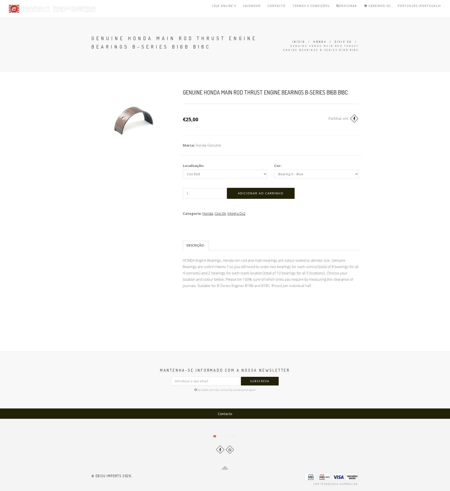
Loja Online (223, 6)
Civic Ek (343, 41)
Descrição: (196, 245)
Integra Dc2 (237, 213)
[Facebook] (354, 118)
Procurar (348, 6)
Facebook (252, 6)
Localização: (193, 165)
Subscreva (260, 381)
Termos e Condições (311, 6)
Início (298, 41)
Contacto (277, 6)
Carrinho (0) (379, 6)
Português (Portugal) (418, 6)
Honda (319, 41)
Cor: (277, 165)
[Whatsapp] (230, 450)
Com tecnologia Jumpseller (335, 484)
